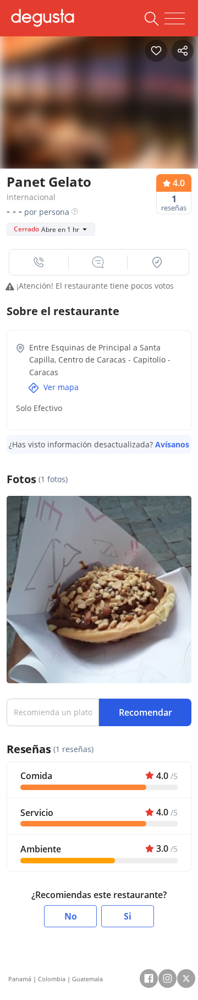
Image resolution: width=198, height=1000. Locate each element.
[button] (39, 262)
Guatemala (87, 979)
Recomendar (145, 712)
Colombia (51, 979)
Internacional (31, 197)
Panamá (19, 979)
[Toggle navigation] (174, 19)
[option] (99, 99)
